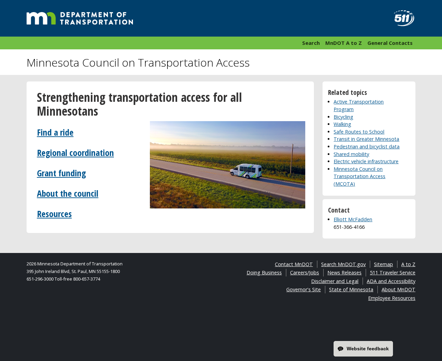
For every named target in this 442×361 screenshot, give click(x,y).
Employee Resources (391, 298)
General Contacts (390, 42)
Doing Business (264, 272)
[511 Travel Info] (400, 18)
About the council (67, 193)
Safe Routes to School (359, 131)
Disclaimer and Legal (334, 281)
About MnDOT (398, 289)
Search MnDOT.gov (343, 264)
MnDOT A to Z (343, 42)
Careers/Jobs (304, 272)
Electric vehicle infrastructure (366, 161)
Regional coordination (75, 153)
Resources (54, 214)
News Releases (344, 272)
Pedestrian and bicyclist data (367, 146)
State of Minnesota (351, 289)
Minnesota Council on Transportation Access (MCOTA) (359, 176)
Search (311, 42)
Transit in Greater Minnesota (366, 139)
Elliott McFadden (353, 219)
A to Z (408, 264)
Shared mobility (351, 154)
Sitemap (383, 264)
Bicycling (343, 117)
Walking (342, 124)
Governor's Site (303, 289)
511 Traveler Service (392, 272)
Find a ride (55, 132)
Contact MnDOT (294, 264)
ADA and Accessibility (391, 281)
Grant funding (61, 173)
